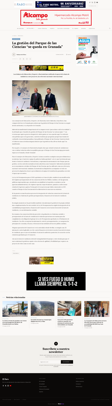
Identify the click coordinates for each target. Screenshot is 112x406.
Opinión (83, 28)
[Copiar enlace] (30, 59)
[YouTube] (97, 2)
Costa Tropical (42, 28)
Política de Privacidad (6, 399)
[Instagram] (94, 2)
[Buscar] (110, 28)
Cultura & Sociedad (63, 28)
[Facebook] (90, 2)
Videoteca (92, 28)
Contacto (78, 384)
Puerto (52, 28)
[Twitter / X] (23, 59)
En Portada (20, 28)
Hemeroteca (79, 386)
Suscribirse (66, 361)
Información (92, 5)
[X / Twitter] (92, 2)
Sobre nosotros (80, 381)
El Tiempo (75, 28)
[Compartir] (27, 59)
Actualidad (30, 28)
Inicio (14, 35)
